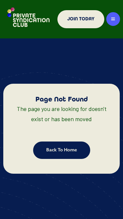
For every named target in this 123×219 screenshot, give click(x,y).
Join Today (80, 19)
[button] (113, 19)
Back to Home (61, 150)
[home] (27, 19)
